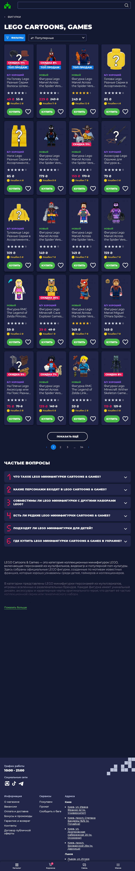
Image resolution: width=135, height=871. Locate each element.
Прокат (44, 806)
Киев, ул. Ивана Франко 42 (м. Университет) (78, 810)
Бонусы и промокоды (18, 816)
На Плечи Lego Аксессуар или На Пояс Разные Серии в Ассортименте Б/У (19, 389)
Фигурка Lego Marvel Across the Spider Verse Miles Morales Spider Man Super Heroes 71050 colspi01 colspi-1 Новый (50, 159)
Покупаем (45, 801)
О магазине (12, 801)
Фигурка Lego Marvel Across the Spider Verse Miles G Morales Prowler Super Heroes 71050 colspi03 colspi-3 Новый (115, 236)
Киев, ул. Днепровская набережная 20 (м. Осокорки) (80, 833)
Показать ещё (67, 436)
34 (81, 447)
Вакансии (10, 806)
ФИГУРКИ (14, 17)
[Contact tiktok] (14, 784)
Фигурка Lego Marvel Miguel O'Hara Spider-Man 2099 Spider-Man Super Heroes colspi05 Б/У (114, 313)
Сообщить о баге (50, 811)
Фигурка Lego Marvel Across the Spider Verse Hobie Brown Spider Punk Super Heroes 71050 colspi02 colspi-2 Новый (50, 82)
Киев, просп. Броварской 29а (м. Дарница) (80, 845)
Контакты (10, 825)
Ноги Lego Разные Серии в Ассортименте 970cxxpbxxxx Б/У (19, 159)
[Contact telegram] (21, 784)
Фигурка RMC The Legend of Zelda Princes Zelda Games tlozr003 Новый (18, 313)
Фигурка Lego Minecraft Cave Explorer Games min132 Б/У (50, 313)
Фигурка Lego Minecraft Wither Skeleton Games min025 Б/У (116, 389)
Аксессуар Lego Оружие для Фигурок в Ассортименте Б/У (115, 159)
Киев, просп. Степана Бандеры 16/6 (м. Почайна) (81, 820)
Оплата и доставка (16, 811)
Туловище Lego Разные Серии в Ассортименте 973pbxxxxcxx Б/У (19, 236)
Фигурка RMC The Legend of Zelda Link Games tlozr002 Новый (83, 389)
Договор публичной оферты (17, 832)
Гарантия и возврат (17, 820)
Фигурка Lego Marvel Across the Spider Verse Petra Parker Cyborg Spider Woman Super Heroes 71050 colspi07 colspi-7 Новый (50, 236)
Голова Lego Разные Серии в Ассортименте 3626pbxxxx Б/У (116, 82)
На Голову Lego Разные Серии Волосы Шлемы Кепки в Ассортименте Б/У (18, 82)
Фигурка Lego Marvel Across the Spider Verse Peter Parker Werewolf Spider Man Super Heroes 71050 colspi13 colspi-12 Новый (83, 313)
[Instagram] (7, 784)
